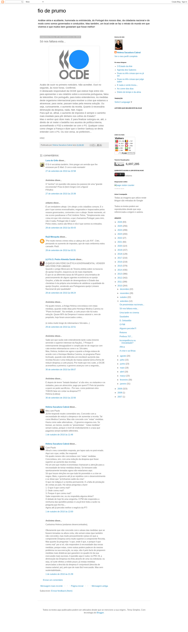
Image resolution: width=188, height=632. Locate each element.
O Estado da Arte (124, 66)
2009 (120, 389)
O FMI (122, 324)
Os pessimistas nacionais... (132, 304)
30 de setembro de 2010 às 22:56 (61, 398)
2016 (120, 262)
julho (122, 360)
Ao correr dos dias (125, 89)
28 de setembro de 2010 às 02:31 (61, 250)
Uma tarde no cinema (129, 313)
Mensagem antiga (100, 586)
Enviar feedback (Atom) (61, 591)
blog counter (122, 188)
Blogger (100, 613)
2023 (120, 234)
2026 (120, 222)
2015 (120, 266)
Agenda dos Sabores (126, 70)
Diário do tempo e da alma (129, 92)
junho (123, 364)
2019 (120, 250)
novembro (125, 293)
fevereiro (124, 380)
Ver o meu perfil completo (125, 56)
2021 (120, 242)
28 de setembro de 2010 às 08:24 (61, 293)
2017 (120, 258)
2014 (120, 270)
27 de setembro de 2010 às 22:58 (61, 171)
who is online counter (117, 188)
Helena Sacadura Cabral (57, 407)
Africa (122, 347)
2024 (120, 230)
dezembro (125, 289)
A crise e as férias (128, 351)
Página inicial (77, 586)
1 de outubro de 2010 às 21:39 (59, 574)
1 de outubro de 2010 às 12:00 (59, 512)
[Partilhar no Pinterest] (100, 145)
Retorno (123, 332)
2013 (120, 274)
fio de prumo (52, 11)
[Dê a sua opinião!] (93, 145)
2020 (120, 246)
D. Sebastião (125, 320)
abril (122, 372)
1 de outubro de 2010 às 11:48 (59, 435)
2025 (120, 226)
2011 (120, 282)
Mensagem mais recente (51, 586)
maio (122, 368)
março (123, 376)
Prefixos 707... (126, 336)
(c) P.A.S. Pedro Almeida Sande (61, 259)
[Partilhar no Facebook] (98, 145)
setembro (124, 301)
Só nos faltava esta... (129, 308)
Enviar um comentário (53, 580)
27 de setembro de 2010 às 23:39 (61, 194)
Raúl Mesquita (52, 237)
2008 (120, 393)
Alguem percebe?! (128, 328)
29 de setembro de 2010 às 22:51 (61, 327)
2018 (120, 254)
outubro (123, 297)
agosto (123, 356)
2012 (120, 278)
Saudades (124, 316)
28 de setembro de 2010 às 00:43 (61, 228)
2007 (120, 397)
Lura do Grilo (52, 160)
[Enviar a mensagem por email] (91, 145)
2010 (120, 286)
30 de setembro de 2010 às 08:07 (61, 369)
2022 (120, 238)
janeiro (123, 384)
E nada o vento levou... (127, 85)
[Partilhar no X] (96, 145)
